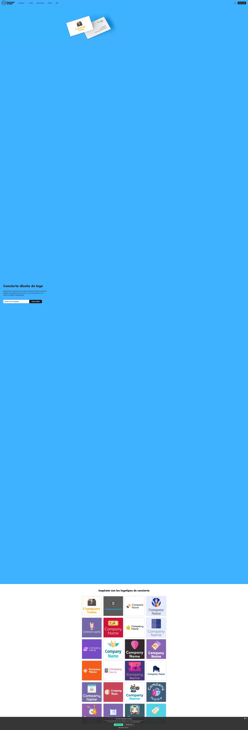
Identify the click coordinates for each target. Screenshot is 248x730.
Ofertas (50, 3)
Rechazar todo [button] (129, 724)
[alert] (124, 723)
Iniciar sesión (242, 3)
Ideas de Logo (40, 3)
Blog (57, 3)
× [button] (246, 718)
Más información (137, 722)
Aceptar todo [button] (118, 724)
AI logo (31, 3)
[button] (124, 727)
